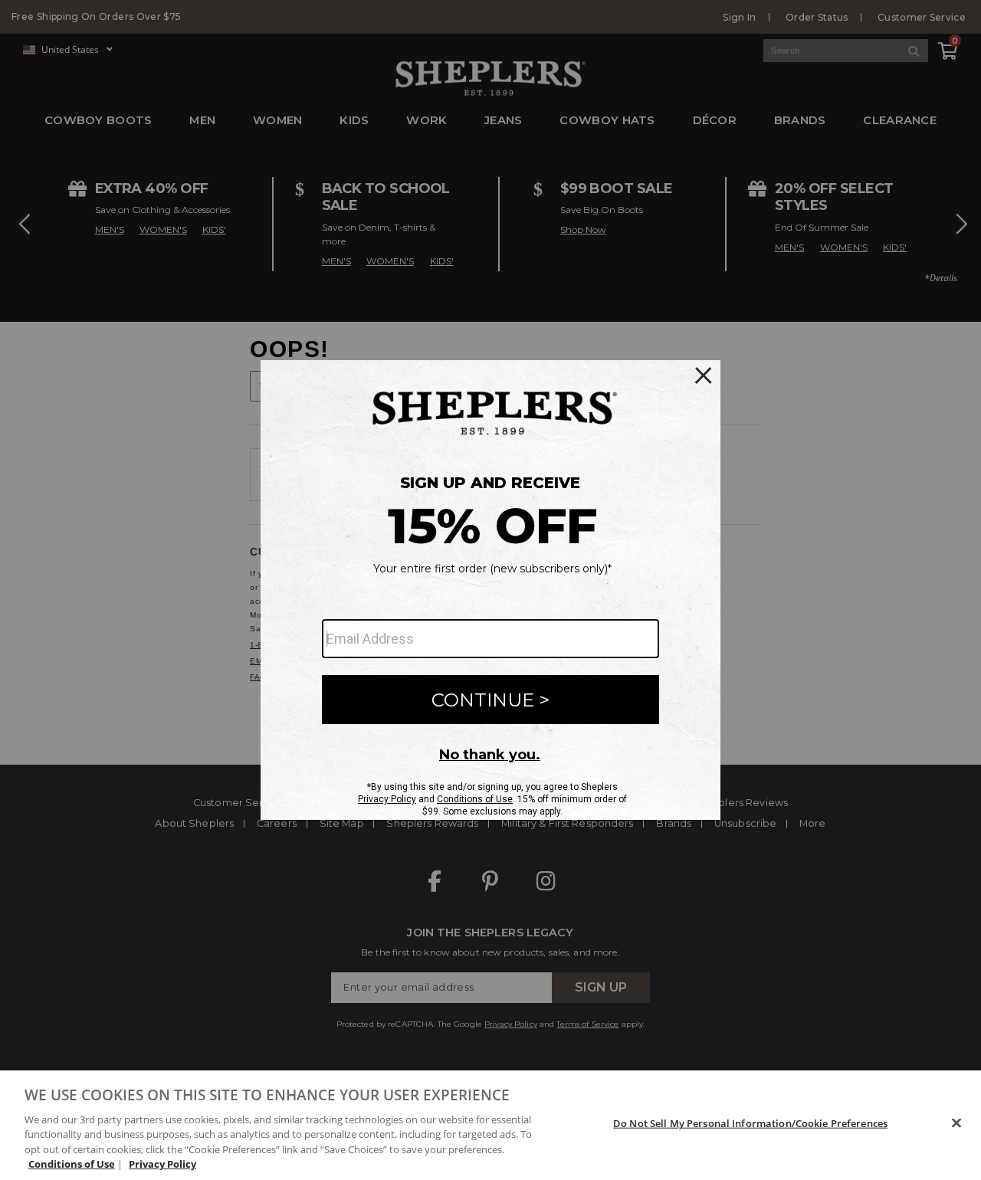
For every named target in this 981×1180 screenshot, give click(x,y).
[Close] (956, 1123)
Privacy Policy (162, 1164)
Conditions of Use (71, 1164)
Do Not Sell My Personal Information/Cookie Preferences (750, 1123)
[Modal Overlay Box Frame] (490, 590)
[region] (490, 1125)
